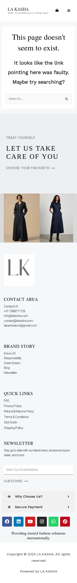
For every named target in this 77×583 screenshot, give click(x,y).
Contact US (11, 306)
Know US (10, 353)
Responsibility (13, 358)
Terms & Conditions (16, 417)
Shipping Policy (13, 428)
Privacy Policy (13, 406)
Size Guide (10, 422)
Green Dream (12, 363)
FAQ (6, 400)
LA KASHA (18, 9)
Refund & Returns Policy (19, 411)
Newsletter (11, 372)
